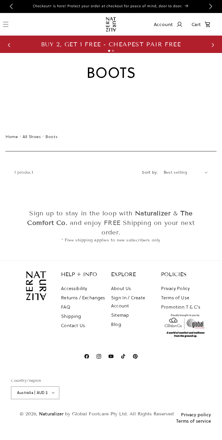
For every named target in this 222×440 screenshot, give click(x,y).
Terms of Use (175, 297)
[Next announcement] (210, 6)
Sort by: (150, 172)
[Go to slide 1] (109, 51)
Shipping (71, 316)
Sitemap (120, 315)
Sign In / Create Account (128, 301)
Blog (116, 324)
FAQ (65, 307)
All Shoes (32, 137)
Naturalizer (51, 413)
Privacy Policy (175, 288)
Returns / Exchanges (83, 297)
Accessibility (74, 288)
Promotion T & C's (180, 307)
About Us (121, 288)
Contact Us (73, 325)
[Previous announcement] (11, 6)
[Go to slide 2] (113, 51)
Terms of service (193, 421)
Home (11, 137)
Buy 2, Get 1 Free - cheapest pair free (111, 44)
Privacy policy (196, 414)
